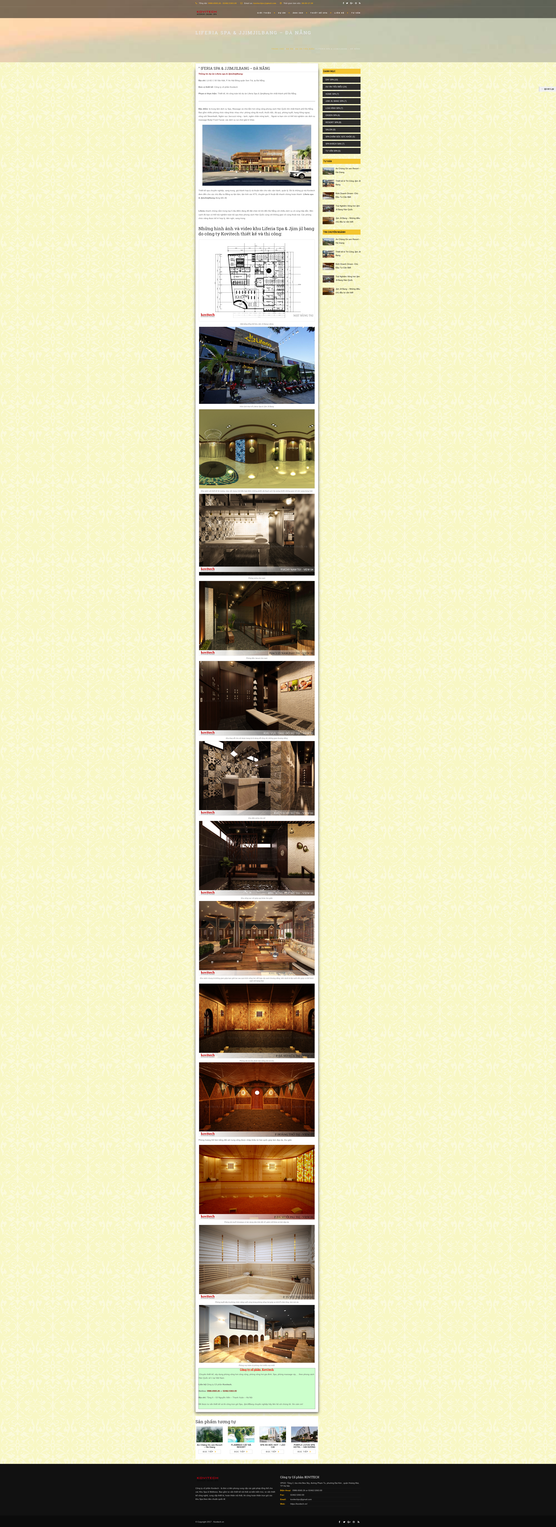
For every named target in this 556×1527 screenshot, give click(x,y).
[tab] (199, 70)
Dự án (289, 49)
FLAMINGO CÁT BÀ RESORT (241, 1446)
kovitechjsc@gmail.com (301, 1499)
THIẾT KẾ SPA (319, 13)
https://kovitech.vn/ (298, 1504)
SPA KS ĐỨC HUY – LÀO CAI (272, 1446)
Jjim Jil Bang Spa (334, 101)
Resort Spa (331, 122)
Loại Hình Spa (332, 108)
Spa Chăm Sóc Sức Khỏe (338, 136)
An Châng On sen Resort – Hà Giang (209, 1446)
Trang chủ (277, 49)
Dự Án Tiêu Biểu (305, 49)
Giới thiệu (264, 13)
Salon (328, 129)
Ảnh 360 (298, 13)
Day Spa (329, 79)
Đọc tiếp (208, 1452)
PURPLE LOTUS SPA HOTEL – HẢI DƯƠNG (304, 1446)
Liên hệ (339, 13)
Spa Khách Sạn (333, 144)
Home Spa (330, 94)
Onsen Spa (331, 115)
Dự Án (282, 13)
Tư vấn (356, 13)
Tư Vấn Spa (331, 151)
